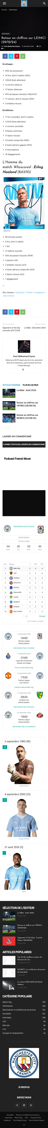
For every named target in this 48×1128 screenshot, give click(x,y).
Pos (5, 564)
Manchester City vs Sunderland (24, 727)
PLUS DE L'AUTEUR (30, 385)
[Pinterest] (16, 56)
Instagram (39, 292)
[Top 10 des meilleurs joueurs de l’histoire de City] (9, 960)
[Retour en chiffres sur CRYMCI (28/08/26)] (9, 405)
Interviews (8, 1117)
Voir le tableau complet (35, 621)
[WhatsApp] (22, 56)
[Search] (44, 3)
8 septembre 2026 (24, 654)
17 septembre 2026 (24, 693)
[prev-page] (4, 427)
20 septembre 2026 (24, 713)
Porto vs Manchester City (24, 668)
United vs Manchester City (24, 687)
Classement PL (35, 1117)
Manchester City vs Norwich (24, 707)
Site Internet (8, 296)
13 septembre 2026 (24, 673)
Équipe (11, 564)
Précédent (7, 616)
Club (26, 1117)
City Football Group (19, 1120)
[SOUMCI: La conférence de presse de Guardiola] (9, 972)
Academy (7, 1120)
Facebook (19, 292)
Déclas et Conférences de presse (28, 1115)
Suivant (42, 616)
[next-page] (8, 427)
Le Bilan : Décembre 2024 (34, 328)
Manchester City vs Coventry (24, 526)
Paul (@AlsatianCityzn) (12, 46)
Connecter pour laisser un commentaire (24, 444)
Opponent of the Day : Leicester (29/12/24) (12, 329)
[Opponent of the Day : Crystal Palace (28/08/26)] (9, 941)
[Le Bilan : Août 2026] (9, 393)
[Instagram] (24, 1105)
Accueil (4, 10)
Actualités (10, 1115)
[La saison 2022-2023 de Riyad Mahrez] (9, 985)
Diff (35, 564)
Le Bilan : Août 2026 (26, 390)
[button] (4, 3)
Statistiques (13, 10)
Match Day (18, 1117)
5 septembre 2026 (24, 634)
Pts (42, 564)
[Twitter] (11, 56)
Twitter (29, 292)
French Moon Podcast (36, 1120)
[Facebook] (5, 56)
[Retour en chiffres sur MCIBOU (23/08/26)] (9, 418)
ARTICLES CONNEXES (11, 385)
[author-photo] (24, 353)
